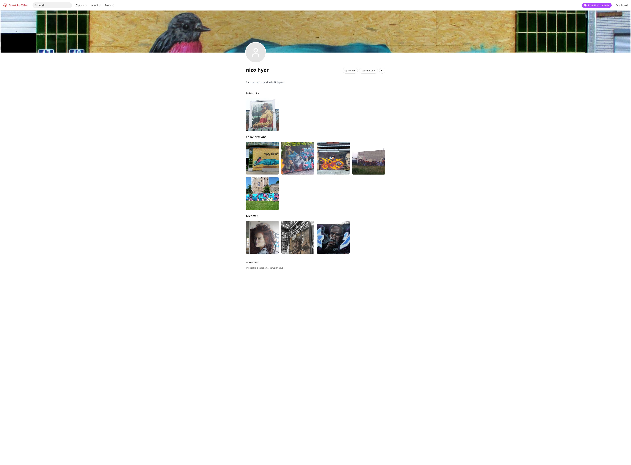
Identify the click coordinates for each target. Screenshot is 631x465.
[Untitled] (368, 158)
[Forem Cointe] (262, 237)
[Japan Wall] (262, 193)
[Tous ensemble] (262, 158)
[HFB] (297, 237)
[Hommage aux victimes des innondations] (333, 158)
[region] (315, 305)
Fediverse (252, 262)
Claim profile (368, 70)
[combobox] (52, 5)
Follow (351, 70)
